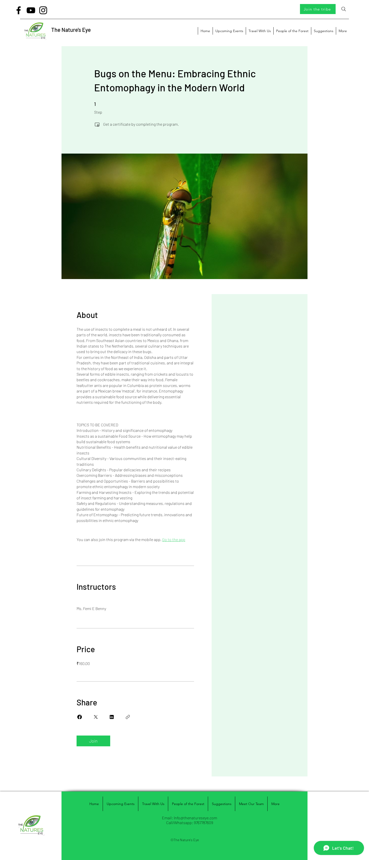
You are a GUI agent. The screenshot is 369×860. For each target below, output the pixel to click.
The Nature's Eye (71, 29)
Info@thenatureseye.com (195, 817)
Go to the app (173, 539)
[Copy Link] (128, 717)
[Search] (343, 9)
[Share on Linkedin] (112, 717)
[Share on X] (96, 717)
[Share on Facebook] (80, 717)
